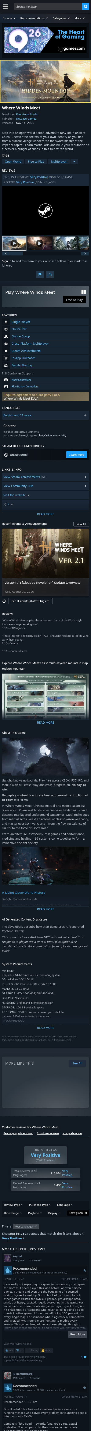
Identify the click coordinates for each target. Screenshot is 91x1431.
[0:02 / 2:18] (45, 210)
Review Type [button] (12, 1204)
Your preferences (72, 1133)
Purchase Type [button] (38, 1204)
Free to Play (36, 161)
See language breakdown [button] (18, 1133)
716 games (19, 1260)
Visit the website (15, 495)
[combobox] (48, 6)
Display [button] (52, 1213)
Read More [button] (77, 1334)
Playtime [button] (33, 1213)
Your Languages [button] (24, 1226)
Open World (13, 161)
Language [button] (63, 1204)
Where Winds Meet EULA (21, 398)
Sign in (6, 261)
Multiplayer (59, 161)
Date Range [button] (11, 1213)
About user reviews (48, 1133)
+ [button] (74, 161)
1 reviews (35, 1378)
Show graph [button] (76, 1212)
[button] (9, 18)
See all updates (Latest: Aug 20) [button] (30, 601)
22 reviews (36, 1260)
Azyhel (17, 1256)
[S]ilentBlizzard (23, 1373)
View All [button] (81, 524)
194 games (19, 1378)
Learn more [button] (76, 454)
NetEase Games (26, 118)
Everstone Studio (27, 114)
